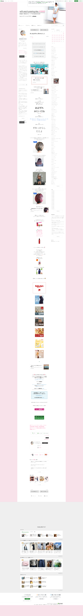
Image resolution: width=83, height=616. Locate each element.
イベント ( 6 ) (53, 146)
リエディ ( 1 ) (53, 123)
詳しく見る (41, 598)
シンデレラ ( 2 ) (53, 76)
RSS (53, 240)
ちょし (23, 37)
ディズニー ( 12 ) (53, 67)
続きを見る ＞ (25, 48)
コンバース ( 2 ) (53, 157)
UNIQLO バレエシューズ (39, 386)
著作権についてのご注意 (56, 241)
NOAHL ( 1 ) (53, 168)
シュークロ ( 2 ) (53, 163)
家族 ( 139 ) (53, 183)
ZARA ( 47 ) (53, 60)
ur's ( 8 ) (52, 175)
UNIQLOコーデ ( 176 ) (54, 127)
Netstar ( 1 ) (53, 159)
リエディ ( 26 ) (53, 120)
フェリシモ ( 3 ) (53, 135)
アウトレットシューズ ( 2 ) (55, 167)
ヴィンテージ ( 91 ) (54, 54)
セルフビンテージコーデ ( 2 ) (55, 97)
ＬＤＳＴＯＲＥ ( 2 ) (54, 171)
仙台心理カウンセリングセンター (23, 114)
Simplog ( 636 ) (53, 50)
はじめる (27, 598)
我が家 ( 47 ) (53, 152)
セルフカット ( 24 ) (54, 98)
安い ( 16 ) (52, 182)
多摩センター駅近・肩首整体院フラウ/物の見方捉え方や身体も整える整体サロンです (23, 111)
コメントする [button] (40, 433)
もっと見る (39, 484)
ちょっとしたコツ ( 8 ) (54, 141)
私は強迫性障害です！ (39, 395)
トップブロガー (31, 531)
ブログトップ (22, 25)
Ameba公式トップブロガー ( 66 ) (56, 138)
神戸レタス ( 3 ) (53, 78)
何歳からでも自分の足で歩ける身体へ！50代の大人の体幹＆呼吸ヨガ (23, 102)
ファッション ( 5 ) (53, 112)
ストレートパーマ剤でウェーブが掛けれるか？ (39, 384)
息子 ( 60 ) (52, 65)
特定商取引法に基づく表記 (57, 604)
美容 (32, 37)
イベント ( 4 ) (53, 156)
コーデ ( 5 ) (53, 93)
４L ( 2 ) (52, 108)
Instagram (40, 447)
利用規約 (45, 604)
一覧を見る (57, 236)
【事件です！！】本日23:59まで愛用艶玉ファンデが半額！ (57, 230)
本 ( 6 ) (52, 149)
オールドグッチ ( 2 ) (54, 94)
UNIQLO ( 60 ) (53, 126)
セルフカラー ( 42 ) (54, 131)
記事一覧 (28, 25)
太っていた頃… (39, 378)
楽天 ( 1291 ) (53, 72)
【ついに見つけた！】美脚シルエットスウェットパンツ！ (57, 227)
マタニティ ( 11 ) (53, 179)
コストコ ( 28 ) (53, 101)
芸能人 (35, 531)
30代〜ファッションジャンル (23, 52)
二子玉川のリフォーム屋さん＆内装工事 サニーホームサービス (23, 91)
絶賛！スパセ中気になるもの (44, 491)
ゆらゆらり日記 (21, 104)
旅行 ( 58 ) (52, 174)
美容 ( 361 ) (53, 64)
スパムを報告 (36, 604)
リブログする (46, 433)
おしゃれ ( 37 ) (53, 49)
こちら (43, 388)
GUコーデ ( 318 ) (53, 86)
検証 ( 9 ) (52, 134)
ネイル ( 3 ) (53, 137)
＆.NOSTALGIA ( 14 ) (54, 102)
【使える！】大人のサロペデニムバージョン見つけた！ (57, 234)
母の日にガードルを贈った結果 (55, 220)
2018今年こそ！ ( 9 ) (54, 153)
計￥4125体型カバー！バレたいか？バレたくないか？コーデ (35, 491)
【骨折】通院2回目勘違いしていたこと (56, 228)
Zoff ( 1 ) (52, 164)
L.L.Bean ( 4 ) (53, 87)
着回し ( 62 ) (53, 130)
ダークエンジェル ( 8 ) (54, 82)
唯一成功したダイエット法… (39, 379)
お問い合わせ (40, 604)
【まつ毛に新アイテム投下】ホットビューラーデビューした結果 (57, 224)
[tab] (25, 531)
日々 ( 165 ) (53, 79)
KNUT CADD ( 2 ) (53, 109)
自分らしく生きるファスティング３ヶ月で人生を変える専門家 (23, 93)
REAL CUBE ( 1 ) (53, 119)
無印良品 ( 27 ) (53, 56)
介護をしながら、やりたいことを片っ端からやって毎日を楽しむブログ (23, 96)
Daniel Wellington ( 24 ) (54, 57)
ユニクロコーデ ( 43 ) (54, 83)
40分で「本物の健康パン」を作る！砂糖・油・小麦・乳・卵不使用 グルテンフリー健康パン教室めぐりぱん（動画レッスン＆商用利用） (23, 108)
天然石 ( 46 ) (53, 75)
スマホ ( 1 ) (53, 61)
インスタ (35, 53)
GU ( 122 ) (52, 53)
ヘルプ (62, 604)
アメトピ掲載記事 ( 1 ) (54, 178)
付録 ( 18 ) (52, 148)
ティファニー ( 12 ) (54, 105)
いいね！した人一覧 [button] (46, 435)
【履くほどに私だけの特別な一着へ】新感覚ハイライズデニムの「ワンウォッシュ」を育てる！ (57, 218)
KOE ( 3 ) (52, 145)
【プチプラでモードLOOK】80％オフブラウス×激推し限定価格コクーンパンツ (57, 222)
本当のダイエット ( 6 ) (54, 90)
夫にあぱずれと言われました (37, 33)
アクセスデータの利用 (49, 604)
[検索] (63, 25)
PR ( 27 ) (52, 142)
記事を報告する (47, 439)
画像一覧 (34, 25)
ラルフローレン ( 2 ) (54, 71)
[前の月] (54, 30)
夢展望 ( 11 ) (53, 115)
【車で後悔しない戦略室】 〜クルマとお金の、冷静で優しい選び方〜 (23, 99)
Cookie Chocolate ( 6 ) (54, 104)
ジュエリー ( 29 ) (53, 160)
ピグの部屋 (22, 41)
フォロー (22, 56)
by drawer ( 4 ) (53, 116)
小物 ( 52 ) (52, 113)
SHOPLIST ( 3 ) (53, 124)
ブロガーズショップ (22, 40)
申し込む (56, 598)
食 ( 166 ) (52, 68)
